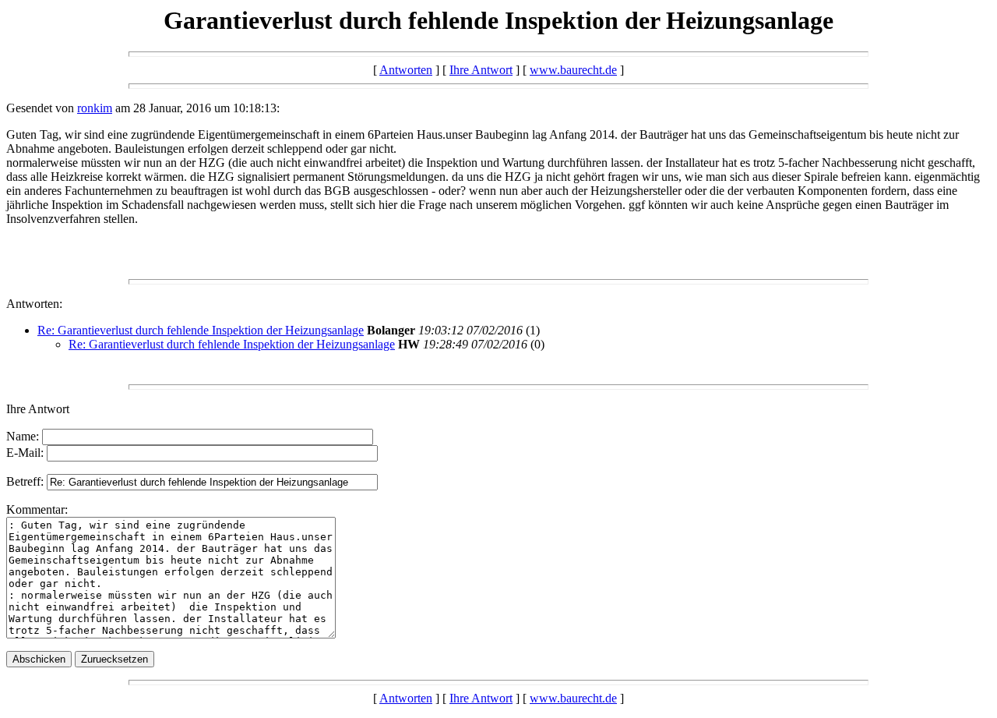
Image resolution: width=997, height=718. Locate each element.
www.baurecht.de (573, 69)
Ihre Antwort (481, 69)
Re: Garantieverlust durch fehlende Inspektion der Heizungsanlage (200, 330)
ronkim (94, 108)
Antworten (405, 69)
